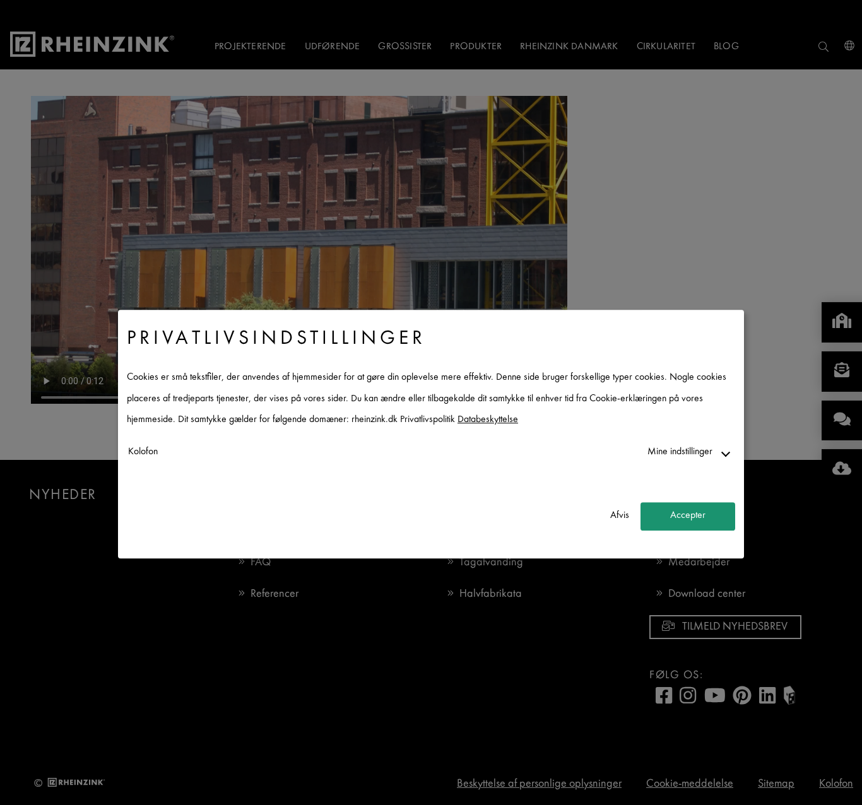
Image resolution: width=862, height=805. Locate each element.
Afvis (619, 516)
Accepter (688, 516)
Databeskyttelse (488, 420)
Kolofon (143, 452)
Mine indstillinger (679, 452)
